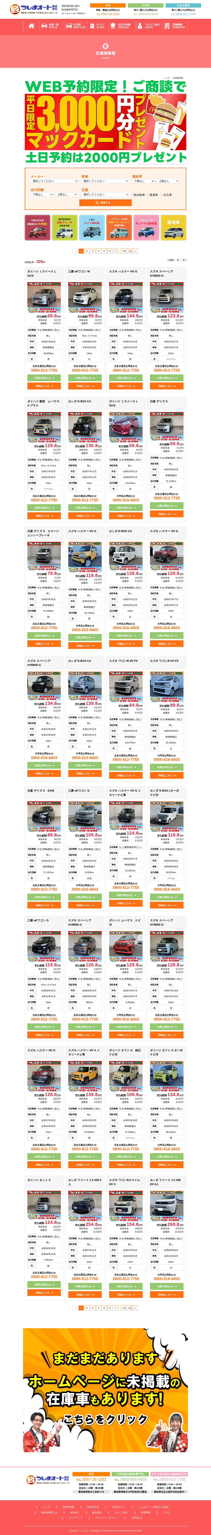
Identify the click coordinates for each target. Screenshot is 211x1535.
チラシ (101, 26)
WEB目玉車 (93, 1507)
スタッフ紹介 (152, 26)
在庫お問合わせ (43, 378)
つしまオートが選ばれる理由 (153, 1507)
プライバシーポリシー (106, 1517)
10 (124, 251)
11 (130, 251)
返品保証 (96, 1512)
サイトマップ (75, 1517)
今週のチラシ (119, 1507)
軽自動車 (139, 195)
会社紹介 (74, 1512)
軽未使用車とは (49, 1512)
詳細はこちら (43, 386)
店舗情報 (178, 26)
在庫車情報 (68, 1507)
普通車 (154, 195)
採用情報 (145, 1512)
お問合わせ (137, 1517)
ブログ (166, 1512)
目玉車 (79, 26)
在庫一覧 (54, 26)
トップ (167, 78)
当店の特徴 (124, 26)
